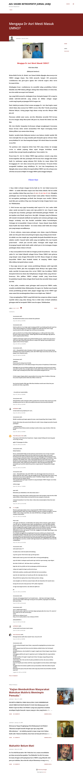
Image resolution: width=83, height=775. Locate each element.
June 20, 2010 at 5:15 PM (19, 413)
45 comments (16, 764)
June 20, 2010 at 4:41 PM (19, 404)
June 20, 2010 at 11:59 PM (19, 591)
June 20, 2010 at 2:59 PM (19, 320)
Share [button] (65, 43)
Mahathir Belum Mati (21, 745)
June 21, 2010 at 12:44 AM (19, 603)
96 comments (16, 714)
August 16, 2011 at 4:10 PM (19, 672)
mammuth (44, 772)
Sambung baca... (48, 714)
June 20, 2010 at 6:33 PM (19, 444)
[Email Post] (21, 308)
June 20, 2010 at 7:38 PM (19, 486)
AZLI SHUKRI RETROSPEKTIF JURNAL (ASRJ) (30, 3)
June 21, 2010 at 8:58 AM (19, 630)
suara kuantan (16, 634)
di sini (36, 193)
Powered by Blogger (42, 769)
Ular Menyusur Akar (18, 435)
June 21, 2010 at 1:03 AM (19, 622)
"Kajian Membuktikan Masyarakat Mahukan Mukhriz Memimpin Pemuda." (29, 692)
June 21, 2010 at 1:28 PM (19, 639)
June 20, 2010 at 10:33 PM (19, 503)
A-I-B (14, 507)
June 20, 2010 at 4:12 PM (19, 355)
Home (11, 9)
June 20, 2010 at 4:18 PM (19, 394)
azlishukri (15, 408)
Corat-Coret (66, 51)
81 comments (16, 737)
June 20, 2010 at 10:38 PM (19, 516)
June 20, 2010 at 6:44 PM (19, 467)
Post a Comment (13, 675)
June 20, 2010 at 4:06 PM (19, 343)
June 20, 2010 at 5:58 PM (19, 431)
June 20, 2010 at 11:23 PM (19, 542)
